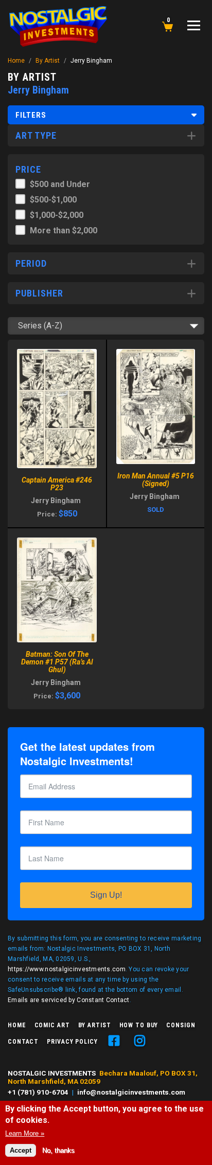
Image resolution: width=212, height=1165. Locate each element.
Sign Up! (106, 895)
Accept (20, 1150)
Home (16, 60)
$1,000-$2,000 (56, 215)
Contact (23, 1041)
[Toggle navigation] (193, 25)
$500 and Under (60, 184)
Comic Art (52, 1025)
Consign (180, 1025)
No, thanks (58, 1150)
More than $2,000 (63, 230)
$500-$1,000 (53, 200)
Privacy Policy (72, 1041)
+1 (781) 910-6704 (38, 1092)
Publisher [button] (39, 293)
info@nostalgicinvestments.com (131, 1092)
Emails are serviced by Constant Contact (69, 1000)
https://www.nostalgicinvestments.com (67, 969)
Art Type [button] (36, 135)
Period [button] (31, 263)
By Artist (48, 60)
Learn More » (24, 1133)
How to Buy (138, 1025)
